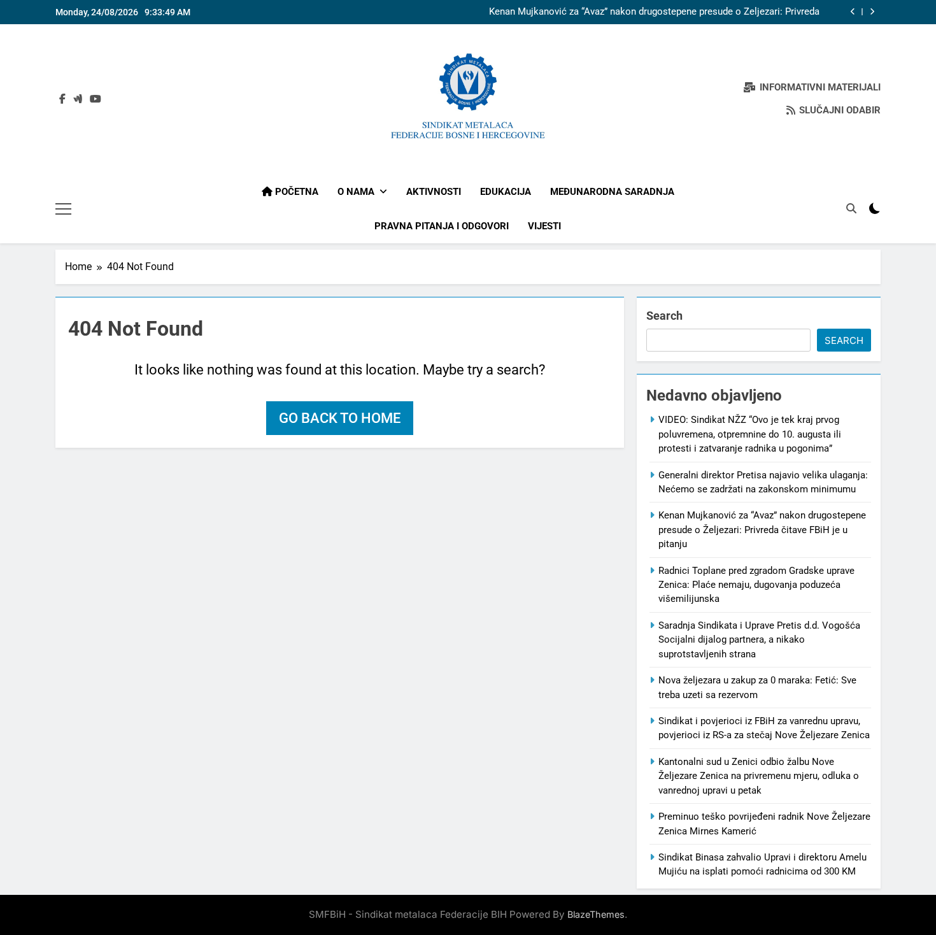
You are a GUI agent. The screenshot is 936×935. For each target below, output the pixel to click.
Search (664, 315)
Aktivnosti (433, 191)
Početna (295, 191)
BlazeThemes (596, 914)
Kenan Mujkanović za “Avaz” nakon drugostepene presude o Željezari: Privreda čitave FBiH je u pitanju (654, 12)
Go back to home (340, 418)
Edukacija (505, 191)
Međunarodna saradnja (612, 191)
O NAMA (355, 191)
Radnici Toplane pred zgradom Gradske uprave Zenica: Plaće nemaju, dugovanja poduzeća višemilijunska (756, 585)
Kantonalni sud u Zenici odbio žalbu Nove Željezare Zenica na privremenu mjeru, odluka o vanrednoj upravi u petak (758, 776)
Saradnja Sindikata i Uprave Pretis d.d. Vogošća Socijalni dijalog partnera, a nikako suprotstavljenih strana (759, 640)
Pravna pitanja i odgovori (441, 226)
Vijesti (544, 226)
